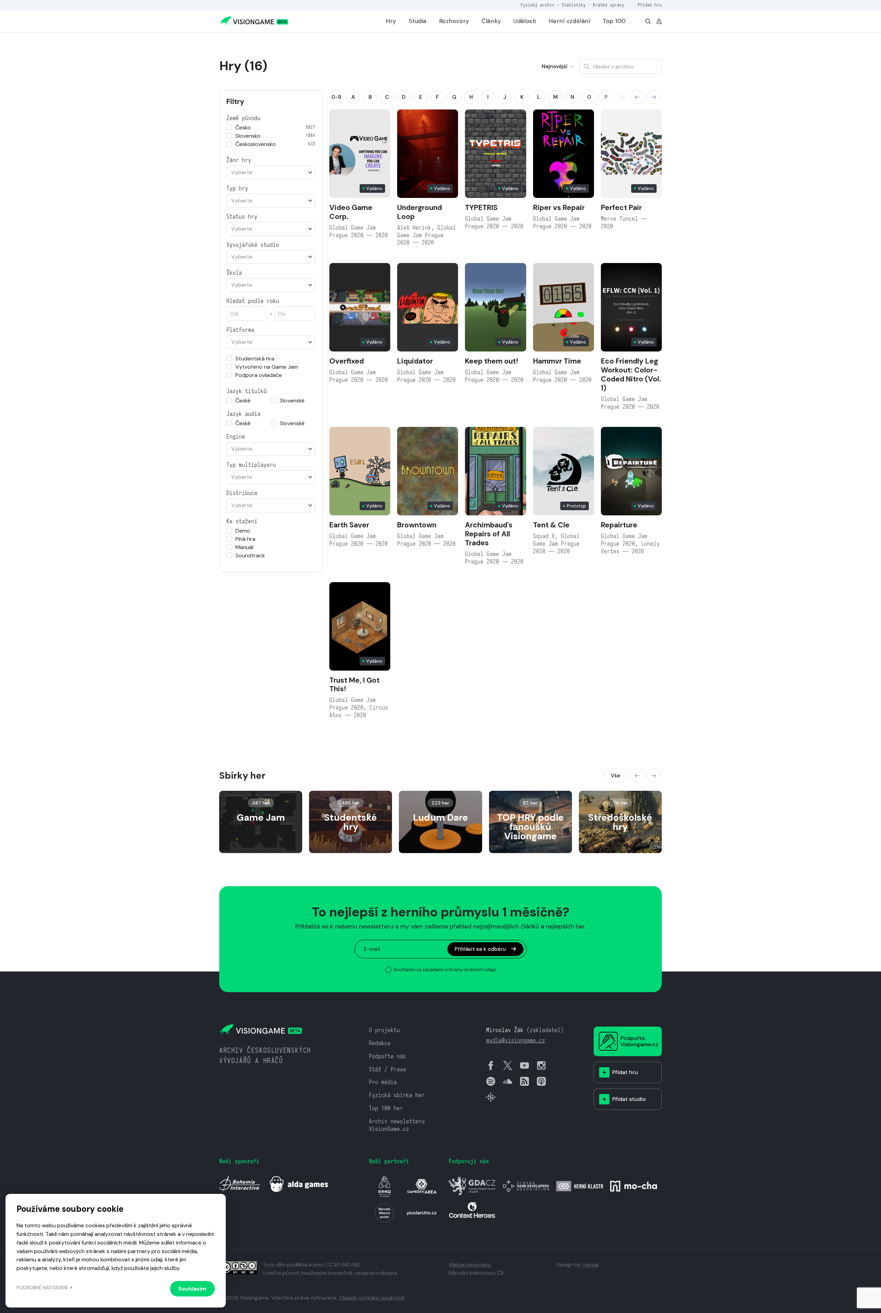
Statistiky (574, 5)
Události (524, 21)
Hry (391, 21)
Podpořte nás (387, 1056)
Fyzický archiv (537, 5)
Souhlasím (192, 1288)
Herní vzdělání (569, 21)
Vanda (590, 1264)
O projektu (384, 1030)
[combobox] (270, 172)
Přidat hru (650, 5)
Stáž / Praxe (387, 1069)
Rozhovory (454, 21)
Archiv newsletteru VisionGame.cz (397, 1125)
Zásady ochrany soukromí (371, 1297)
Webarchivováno (470, 1264)
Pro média (383, 1082)
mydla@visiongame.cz (515, 1040)
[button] (637, 97)
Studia (417, 21)
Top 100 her (386, 1108)
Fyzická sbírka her (397, 1095)
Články (491, 21)
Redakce (380, 1043)
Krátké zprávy (608, 5)
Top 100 (614, 21)
